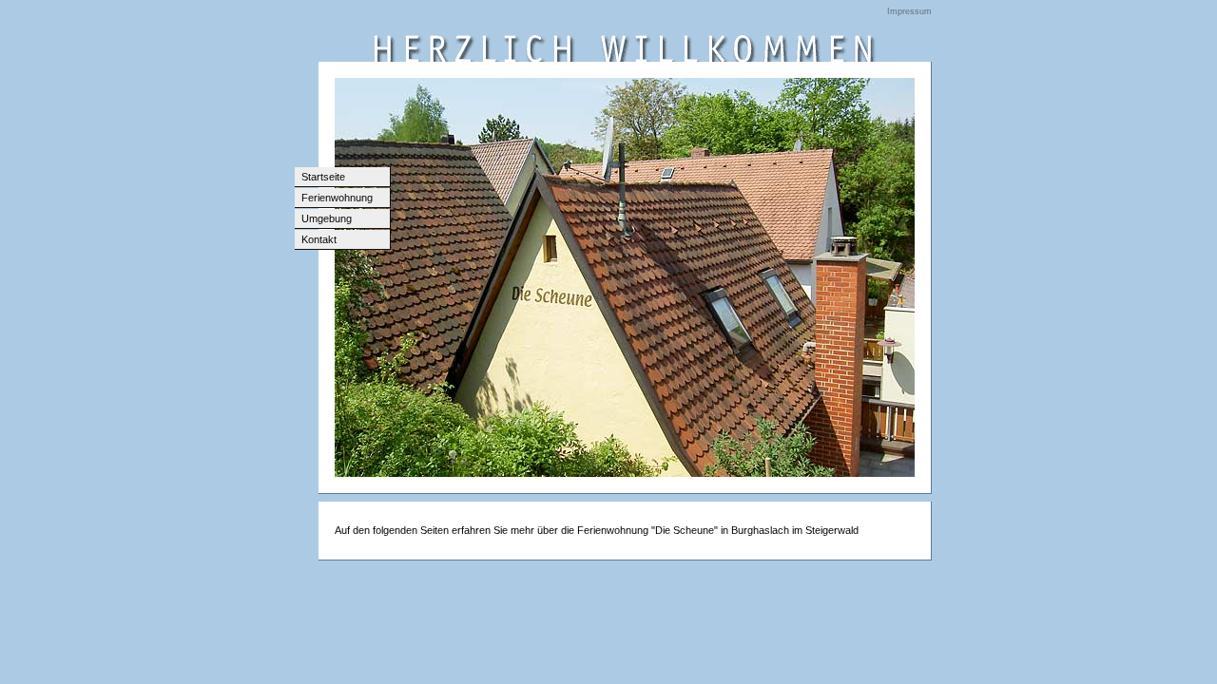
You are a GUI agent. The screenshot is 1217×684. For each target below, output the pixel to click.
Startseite (323, 176)
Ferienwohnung (337, 197)
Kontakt (319, 239)
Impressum (909, 11)
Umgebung (326, 218)
